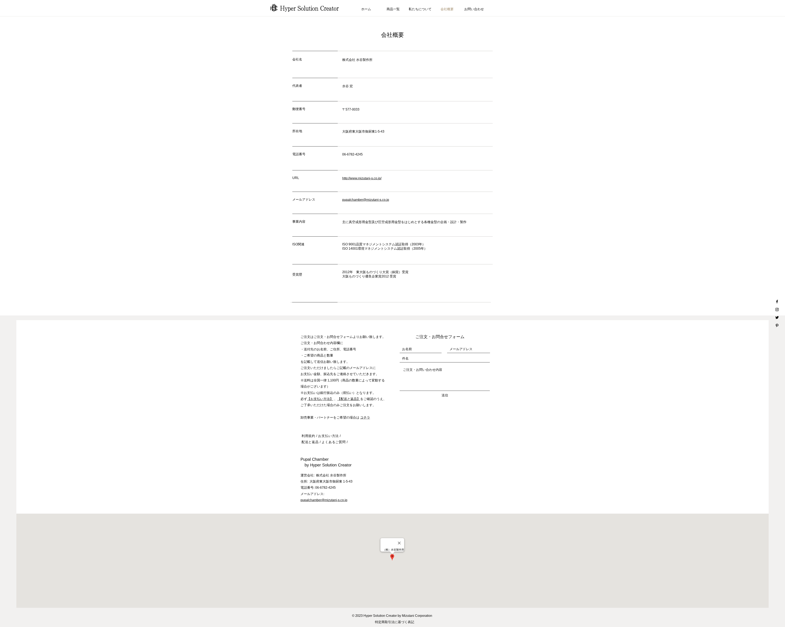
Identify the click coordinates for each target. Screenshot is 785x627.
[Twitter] (777, 317)
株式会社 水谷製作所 (331, 475)
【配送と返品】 (348, 399)
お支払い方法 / (329, 436)
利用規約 (308, 436)
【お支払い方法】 (320, 399)
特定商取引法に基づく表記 (394, 622)
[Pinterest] (777, 325)
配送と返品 (310, 442)
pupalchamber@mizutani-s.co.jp (324, 500)
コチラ (365, 417)
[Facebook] (777, 301)
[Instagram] (777, 309)
